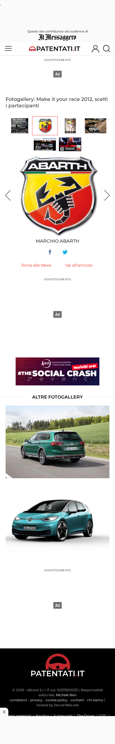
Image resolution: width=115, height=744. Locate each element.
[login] (95, 48)
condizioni (18, 700)
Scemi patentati (18, 716)
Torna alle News (36, 265)
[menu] (8, 48)
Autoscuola (63, 716)
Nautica (42, 716)
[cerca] (108, 48)
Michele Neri (66, 695)
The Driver (85, 716)
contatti (77, 700)
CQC (103, 716)
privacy (36, 700)
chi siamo (95, 700)
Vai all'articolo (79, 265)
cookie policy (56, 700)
